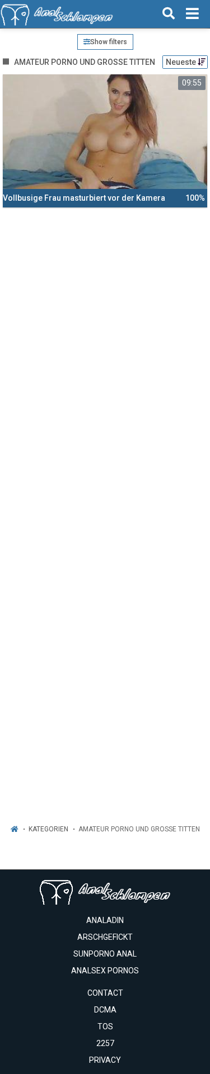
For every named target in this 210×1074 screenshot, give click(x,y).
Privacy (105, 1060)
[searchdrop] (168, 14)
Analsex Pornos (105, 970)
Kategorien (48, 829)
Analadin (105, 920)
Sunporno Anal (105, 953)
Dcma (105, 1009)
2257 (105, 1043)
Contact (105, 992)
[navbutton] (192, 14)
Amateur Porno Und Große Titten (139, 829)
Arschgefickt (105, 937)
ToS (105, 1026)
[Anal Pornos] (57, 14)
